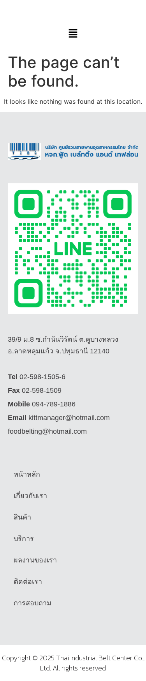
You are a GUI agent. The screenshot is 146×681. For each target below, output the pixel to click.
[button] (73, 33)
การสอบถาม (32, 603)
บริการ (24, 539)
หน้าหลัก (27, 474)
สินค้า (22, 517)
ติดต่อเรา (28, 581)
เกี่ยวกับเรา (30, 496)
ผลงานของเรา (35, 560)
